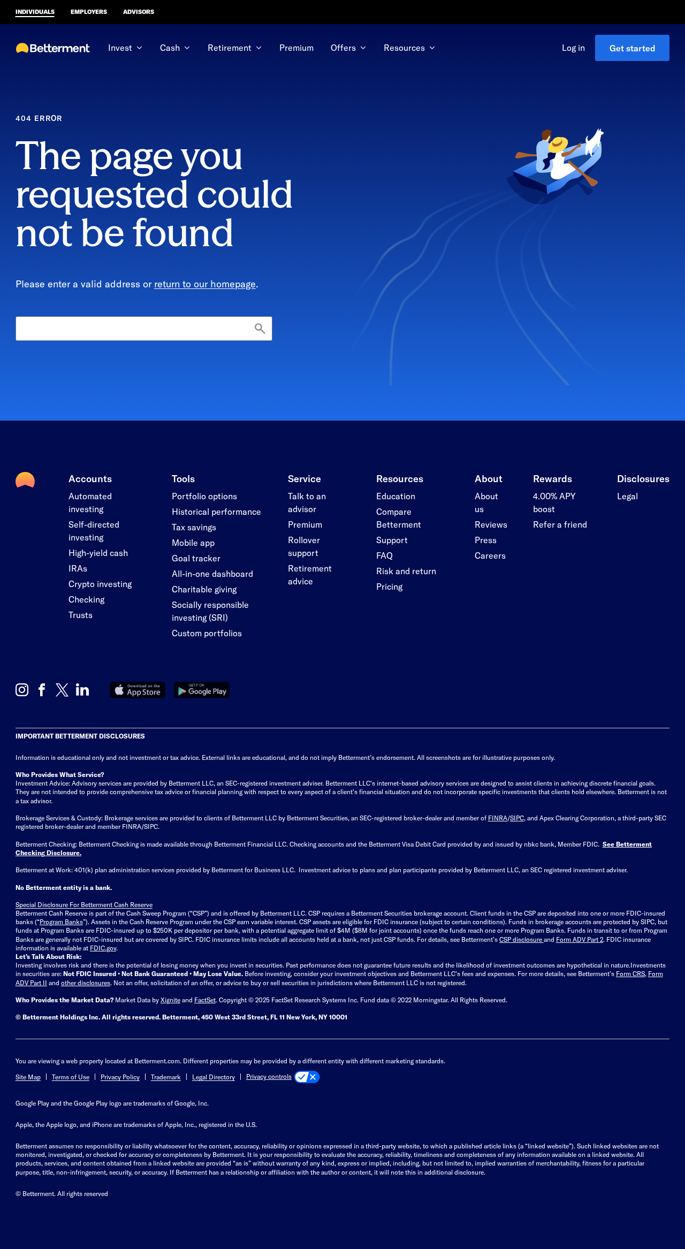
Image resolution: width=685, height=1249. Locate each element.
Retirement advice (310, 574)
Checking (86, 599)
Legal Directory (213, 1076)
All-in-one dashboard (212, 573)
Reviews (491, 524)
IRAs (77, 568)
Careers (490, 555)
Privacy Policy (120, 1076)
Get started (633, 48)
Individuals (35, 11)
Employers (89, 11)
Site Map (28, 1076)
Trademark (166, 1076)
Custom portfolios (207, 633)
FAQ (384, 555)
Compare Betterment (398, 517)
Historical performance (216, 511)
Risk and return (406, 571)
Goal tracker (196, 558)
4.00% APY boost (554, 502)
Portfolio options (204, 496)
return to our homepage (205, 284)
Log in (573, 47)
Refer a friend (560, 524)
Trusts (80, 615)
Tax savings (194, 527)
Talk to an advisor (307, 502)
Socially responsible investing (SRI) (210, 610)
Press (486, 540)
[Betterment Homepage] (53, 48)
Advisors (138, 11)
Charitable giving (204, 589)
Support (392, 540)
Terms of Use (70, 1076)
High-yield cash (98, 552)
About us (486, 502)
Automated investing (90, 502)
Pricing (389, 586)
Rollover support (304, 546)
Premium (296, 47)
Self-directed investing (93, 530)
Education (395, 496)
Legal (627, 496)
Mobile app (193, 542)
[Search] (260, 329)
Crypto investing (100, 583)
